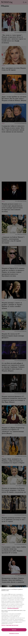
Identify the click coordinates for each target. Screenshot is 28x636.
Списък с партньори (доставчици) (9, 625)
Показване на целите (14, 633)
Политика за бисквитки (13, 608)
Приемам (14, 629)
